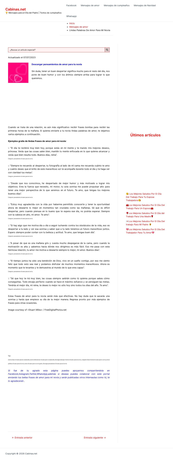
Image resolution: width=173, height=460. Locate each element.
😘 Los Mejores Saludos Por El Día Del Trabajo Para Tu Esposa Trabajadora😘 (143, 197)
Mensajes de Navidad (145, 5)
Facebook (71, 5)
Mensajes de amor (90, 5)
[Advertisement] (59, 102)
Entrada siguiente (95, 437)
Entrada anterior (22, 437)
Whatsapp (71, 16)
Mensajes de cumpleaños (116, 5)
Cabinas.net (15, 9)
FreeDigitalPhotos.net (55, 309)
